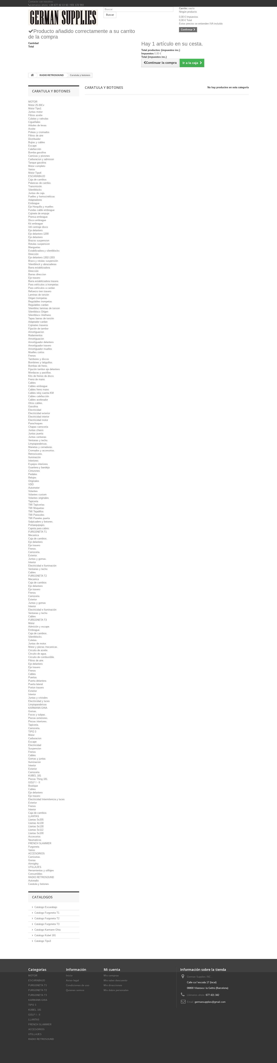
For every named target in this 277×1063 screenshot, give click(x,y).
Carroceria (33, 596)
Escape (32, 145)
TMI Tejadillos (36, 511)
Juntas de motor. (37, 643)
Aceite (31, 128)
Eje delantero (35, 230)
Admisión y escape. (39, 626)
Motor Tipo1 (34, 108)
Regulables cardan (38, 304)
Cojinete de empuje (38, 213)
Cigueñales (34, 122)
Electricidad (34, 409)
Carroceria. (34, 552)
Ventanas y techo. (38, 440)
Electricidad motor (38, 420)
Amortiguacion (36, 332)
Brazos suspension (38, 240)
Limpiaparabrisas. (37, 443)
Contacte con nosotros (40, 1)
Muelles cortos (36, 352)
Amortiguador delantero (41, 342)
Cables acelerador (38, 399)
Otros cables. (35, 403)
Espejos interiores (38, 464)
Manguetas (34, 247)
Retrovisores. (35, 453)
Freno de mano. (36, 379)
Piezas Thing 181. (38, 779)
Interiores (33, 460)
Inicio (69, 975)
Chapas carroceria (38, 426)
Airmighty (33, 863)
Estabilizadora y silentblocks (44, 250)
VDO (31, 484)
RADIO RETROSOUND (41, 877)
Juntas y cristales (38, 697)
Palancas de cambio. (39, 183)
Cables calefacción (38, 396)
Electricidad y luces (39, 701)
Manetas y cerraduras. (40, 447)
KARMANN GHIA (37, 707)
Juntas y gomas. (37, 558)
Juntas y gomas (37, 602)
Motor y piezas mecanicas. (43, 647)
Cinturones (34, 470)
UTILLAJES (34, 867)
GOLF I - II (34, 782)
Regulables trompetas (40, 301)
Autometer (34, 487)
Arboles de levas (37, 125)
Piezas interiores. (37, 721)
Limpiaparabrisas (37, 704)
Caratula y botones (38, 884)
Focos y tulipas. (37, 714)
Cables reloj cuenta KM (41, 393)
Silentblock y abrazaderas (42, 264)
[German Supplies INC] (63, 17)
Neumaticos (34, 840)
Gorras (32, 860)
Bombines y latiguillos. (40, 362)
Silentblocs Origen (38, 311)
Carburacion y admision (41, 159)
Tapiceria (33, 501)
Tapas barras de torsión (41, 318)
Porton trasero (36, 687)
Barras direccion (37, 274)
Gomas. (32, 711)
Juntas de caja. (36, 193)
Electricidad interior (38, 416)
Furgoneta (33, 846)
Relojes (32, 477)
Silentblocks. (35, 636)
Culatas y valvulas (38, 118)
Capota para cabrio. (39, 528)
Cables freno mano (38, 389)
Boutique (33, 785)
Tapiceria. (33, 724)
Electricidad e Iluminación (42, 565)
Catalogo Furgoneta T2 (46, 918)
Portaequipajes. (36, 525)
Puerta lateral (35, 684)
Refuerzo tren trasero (39, 291)
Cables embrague (37, 386)
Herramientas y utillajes (41, 870)
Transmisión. (35, 186)
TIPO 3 (32, 731)
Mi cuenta (112, 969)
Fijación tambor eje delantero (44, 369)
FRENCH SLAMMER (39, 843)
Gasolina (33, 406)
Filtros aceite (35, 115)
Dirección (33, 254)
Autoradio (33, 880)
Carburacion (34, 738)
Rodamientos (35, 335)
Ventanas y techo (37, 613)
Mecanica (33, 535)
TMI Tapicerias (36, 504)
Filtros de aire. (36, 660)
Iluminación (34, 457)
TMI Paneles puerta (39, 518)
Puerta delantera (37, 680)
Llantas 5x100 (36, 833)
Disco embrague (37, 220)
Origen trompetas (37, 298)
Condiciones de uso (77, 985)
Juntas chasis (36, 430)
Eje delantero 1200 (38, 233)
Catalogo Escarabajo (45, 907)
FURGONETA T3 (37, 619)
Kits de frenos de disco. (41, 376)
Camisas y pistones (39, 155)
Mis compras (111, 975)
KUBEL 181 (34, 775)
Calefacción (34, 149)
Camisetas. (34, 856)
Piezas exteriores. (38, 718)
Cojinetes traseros (38, 325)
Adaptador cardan (37, 321)
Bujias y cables (36, 142)
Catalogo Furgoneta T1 (46, 912)
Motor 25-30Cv (36, 105)
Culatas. (32, 640)
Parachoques (35, 423)
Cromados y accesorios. (41, 450)
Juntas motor (35, 111)
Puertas (32, 677)
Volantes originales (38, 498)
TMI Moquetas (36, 508)
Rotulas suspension (39, 244)
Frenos (32, 355)
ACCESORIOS (36, 853)
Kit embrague (35, 223)
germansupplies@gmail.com (210, 1002)
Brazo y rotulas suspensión (43, 260)
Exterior (32, 599)
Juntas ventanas (37, 437)
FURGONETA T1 (37, 531)
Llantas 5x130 (36, 826)
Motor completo (36, 166)
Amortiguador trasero (39, 345)
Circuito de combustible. (41, 657)
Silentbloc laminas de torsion (44, 308)
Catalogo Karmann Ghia (47, 929)
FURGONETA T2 (37, 575)
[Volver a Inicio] (32, 75)
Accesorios (34, 836)
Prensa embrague (37, 216)
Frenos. (32, 548)
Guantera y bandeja (39, 467)
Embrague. (34, 630)
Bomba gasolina (37, 152)
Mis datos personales (116, 990)
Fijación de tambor (38, 328)
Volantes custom (37, 494)
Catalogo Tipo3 (42, 941)
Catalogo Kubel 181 (45, 935)
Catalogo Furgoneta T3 (46, 924)
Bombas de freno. (38, 365)
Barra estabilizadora (39, 267)
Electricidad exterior (39, 413)
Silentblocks (35, 189)
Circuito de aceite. (38, 650)
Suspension (34, 748)
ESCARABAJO (36, 176)
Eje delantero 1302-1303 (41, 257)
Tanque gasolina (37, 162)
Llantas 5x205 (36, 819)
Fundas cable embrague (41, 210)
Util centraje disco (38, 227)
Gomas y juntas (37, 758)
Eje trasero (34, 277)
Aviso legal (72, 980)
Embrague (33, 203)
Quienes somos (75, 990)
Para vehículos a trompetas (43, 284)
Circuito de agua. (37, 653)
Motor (31, 623)
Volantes (33, 491)
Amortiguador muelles (40, 348)
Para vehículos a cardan (41, 288)
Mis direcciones (113, 985)
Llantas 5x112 (35, 829)
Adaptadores (35, 199)
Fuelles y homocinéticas (41, 196)
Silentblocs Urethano (39, 315)
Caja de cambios (37, 179)
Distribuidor (34, 139)
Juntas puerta (35, 433)
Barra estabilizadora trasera (43, 281)
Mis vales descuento (115, 980)
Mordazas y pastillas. (40, 372)
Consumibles (35, 873)
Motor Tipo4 (34, 172)
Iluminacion (34, 762)
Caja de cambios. (37, 538)
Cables (32, 382)
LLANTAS (33, 816)
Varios (31, 169)
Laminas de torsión (38, 294)
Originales (33, 481)
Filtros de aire (35, 135)
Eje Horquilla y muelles (40, 206)
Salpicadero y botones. (40, 521)
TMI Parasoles (36, 514)
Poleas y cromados (38, 132)
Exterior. (32, 555)
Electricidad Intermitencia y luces (46, 799)
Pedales (32, 474)
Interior (32, 562)
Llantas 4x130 (36, 823)
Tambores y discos (38, 359)
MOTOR (32, 101)
